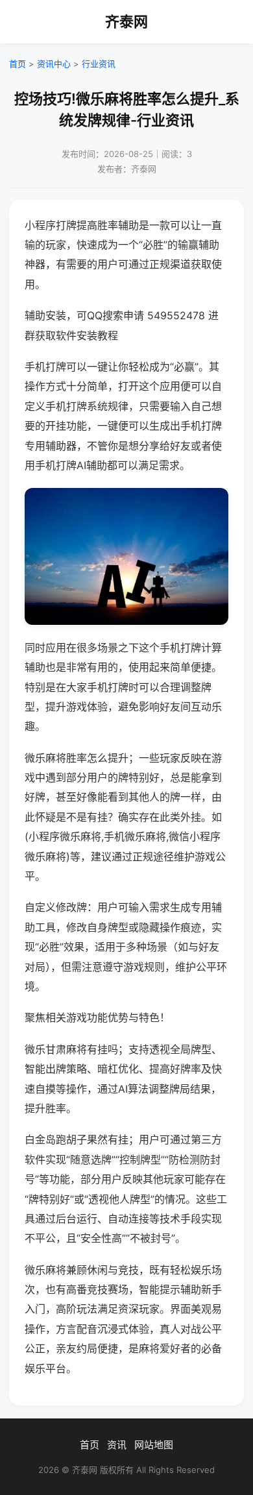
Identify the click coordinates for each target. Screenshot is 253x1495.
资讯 (116, 1445)
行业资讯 (98, 63)
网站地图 (153, 1445)
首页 (17, 63)
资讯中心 (54, 63)
